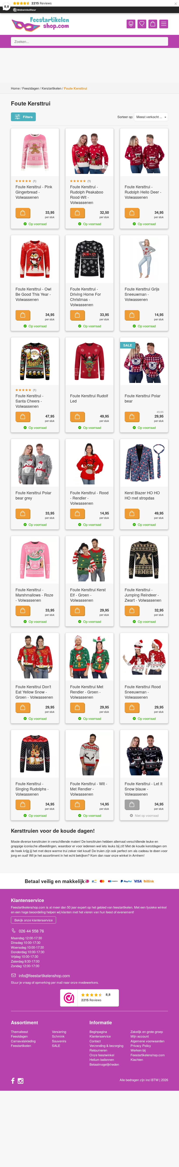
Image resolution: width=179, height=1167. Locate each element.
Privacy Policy (141, 1045)
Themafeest (19, 1031)
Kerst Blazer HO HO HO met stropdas (142, 495)
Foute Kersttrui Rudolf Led (89, 398)
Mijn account (140, 1036)
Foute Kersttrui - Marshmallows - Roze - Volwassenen (34, 595)
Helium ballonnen (102, 1059)
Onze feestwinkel (102, 1055)
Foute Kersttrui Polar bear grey (33, 495)
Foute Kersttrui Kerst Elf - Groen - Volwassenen (88, 595)
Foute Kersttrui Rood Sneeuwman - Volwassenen (143, 692)
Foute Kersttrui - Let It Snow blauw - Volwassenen (143, 789)
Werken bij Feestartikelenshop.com (148, 1052)
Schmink (58, 1036)
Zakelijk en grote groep (147, 1031)
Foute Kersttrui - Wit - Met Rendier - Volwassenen (88, 789)
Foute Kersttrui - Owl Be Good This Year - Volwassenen (33, 294)
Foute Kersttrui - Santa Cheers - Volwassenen (29, 401)
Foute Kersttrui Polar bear (142, 398)
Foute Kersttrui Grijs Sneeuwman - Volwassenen (142, 294)
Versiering (59, 1031)
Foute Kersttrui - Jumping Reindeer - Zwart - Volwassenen (143, 595)
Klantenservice (100, 1036)
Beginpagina (98, 1031)
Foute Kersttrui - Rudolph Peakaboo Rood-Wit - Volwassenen (86, 194)
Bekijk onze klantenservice (33, 920)
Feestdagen (30, 88)
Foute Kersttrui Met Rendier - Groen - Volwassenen (86, 692)
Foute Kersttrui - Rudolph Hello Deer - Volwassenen (143, 192)
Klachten (137, 1059)
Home (15, 88)
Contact (95, 1041)
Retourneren (98, 1050)
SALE (56, 1045)
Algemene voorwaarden (147, 1041)
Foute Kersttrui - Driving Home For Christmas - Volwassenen (85, 296)
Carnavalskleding (23, 1041)
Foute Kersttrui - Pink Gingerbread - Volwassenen (33, 192)
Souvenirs (59, 1041)
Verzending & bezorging (106, 1045)
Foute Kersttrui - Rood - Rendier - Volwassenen (89, 498)
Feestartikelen (21, 1045)
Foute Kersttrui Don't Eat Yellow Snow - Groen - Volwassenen (34, 692)
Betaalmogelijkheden (104, 1064)
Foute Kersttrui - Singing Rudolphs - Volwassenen (32, 789)
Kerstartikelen (51, 88)
